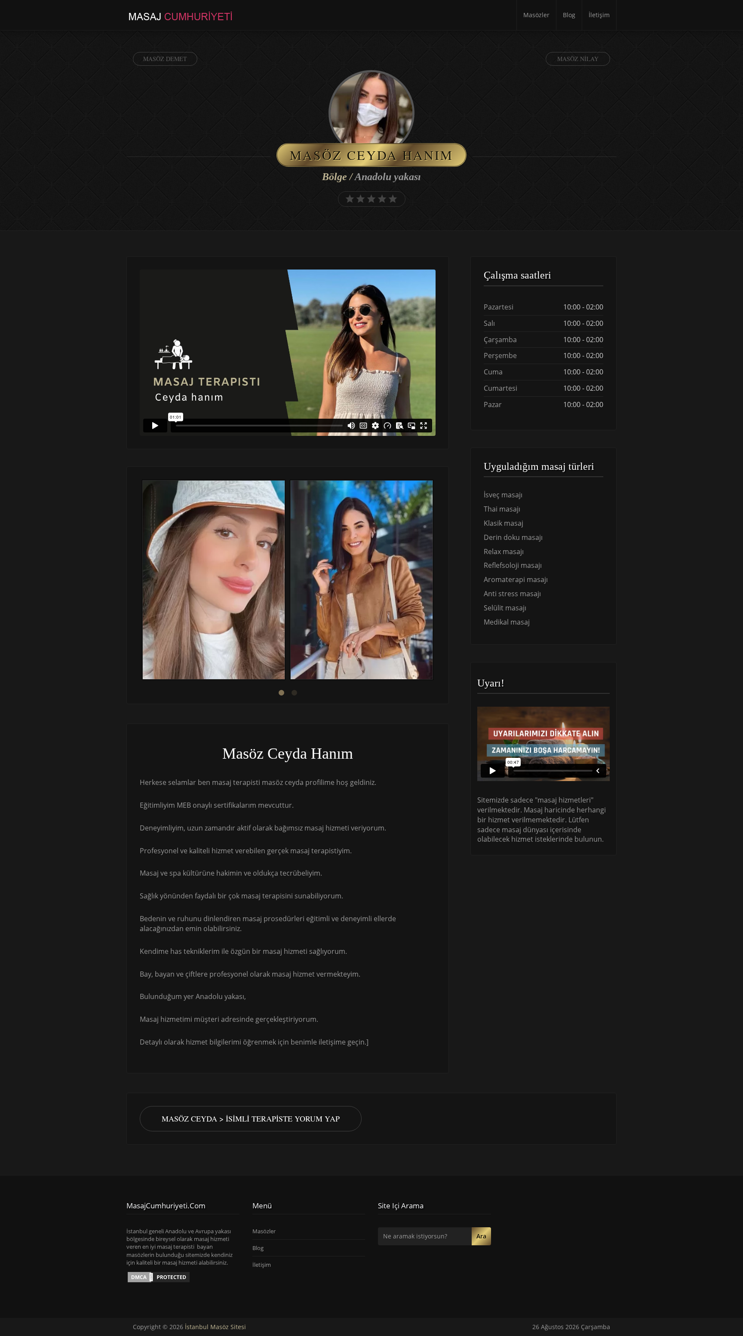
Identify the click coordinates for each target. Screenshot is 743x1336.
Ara (481, 1236)
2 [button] (294, 693)
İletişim (599, 15)
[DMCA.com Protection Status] (158, 1277)
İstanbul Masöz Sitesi (215, 1327)
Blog (569, 15)
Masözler (536, 15)
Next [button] (435, 581)
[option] (214, 581)
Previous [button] (139, 581)
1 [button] (281, 693)
